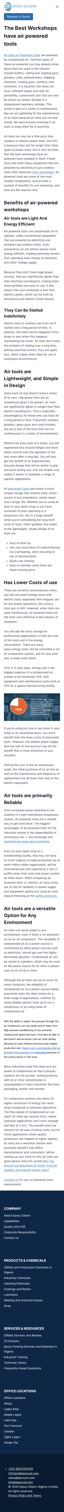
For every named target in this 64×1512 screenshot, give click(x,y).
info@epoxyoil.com (20, 1482)
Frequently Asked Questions (22, 1368)
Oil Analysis (11, 1341)
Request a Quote (18, 16)
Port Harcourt (13, 1425)
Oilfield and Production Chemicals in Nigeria (28, 1270)
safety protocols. (46, 896)
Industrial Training (15, 1357)
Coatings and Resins (17, 1289)
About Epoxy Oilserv (17, 1215)
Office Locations (14, 1397)
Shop (7, 1305)
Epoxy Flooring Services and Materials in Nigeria (30, 1349)
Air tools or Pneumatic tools (22, 55)
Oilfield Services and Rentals (23, 1335)
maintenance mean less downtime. (27, 841)
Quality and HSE (14, 1226)
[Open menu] (57, 6)
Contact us (11, 1180)
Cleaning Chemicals (17, 1283)
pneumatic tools (18, 488)
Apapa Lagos (12, 1414)
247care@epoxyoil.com (23, 1473)
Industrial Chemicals (17, 1278)
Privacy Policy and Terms (24, 1495)
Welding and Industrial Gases (23, 1300)
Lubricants (11, 1294)
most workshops (43, 172)
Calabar (9, 1431)
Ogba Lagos (12, 1437)
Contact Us (11, 1237)
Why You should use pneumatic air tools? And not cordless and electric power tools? (30, 1166)
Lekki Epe (10, 1420)
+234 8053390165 (20, 1468)
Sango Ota (11, 1442)
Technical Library (15, 1362)
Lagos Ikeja (11, 1409)
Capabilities (11, 1221)
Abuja (8, 1403)
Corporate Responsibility (20, 1232)
